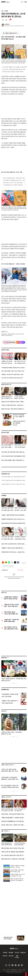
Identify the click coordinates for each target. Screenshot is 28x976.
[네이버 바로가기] (19, 965)
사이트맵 (19, 970)
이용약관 (8, 970)
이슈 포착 (3, 711)
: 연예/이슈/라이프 (7, 765)
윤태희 (6, 24)
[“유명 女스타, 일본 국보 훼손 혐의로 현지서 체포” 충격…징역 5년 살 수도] (24, 770)
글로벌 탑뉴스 (4, 657)
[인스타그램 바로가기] (15, 965)
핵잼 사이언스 (17, 956)
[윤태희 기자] (3, 25)
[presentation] (11, 683)
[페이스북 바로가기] (6, 965)
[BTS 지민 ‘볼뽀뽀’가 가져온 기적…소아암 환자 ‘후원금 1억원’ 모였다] (24, 786)
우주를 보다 (23, 952)
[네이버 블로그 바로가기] (22, 965)
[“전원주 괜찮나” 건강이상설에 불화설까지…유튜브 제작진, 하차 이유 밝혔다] (24, 778)
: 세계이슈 (4, 831)
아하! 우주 (5, 956)
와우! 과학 (11, 956)
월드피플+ (11, 952)
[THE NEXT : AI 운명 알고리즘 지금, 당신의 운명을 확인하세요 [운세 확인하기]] (14, 342)
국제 (2, 11)
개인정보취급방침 (14, 970)
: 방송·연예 (5, 797)
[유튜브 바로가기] (12, 965)
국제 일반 (6, 11)
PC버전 (23, 970)
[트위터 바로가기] (9, 965)
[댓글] (9, 19)
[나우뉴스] (5, 2)
